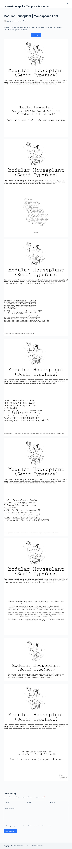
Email (29, 802)
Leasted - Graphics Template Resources (27, 6)
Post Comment (10, 831)
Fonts (26, 21)
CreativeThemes (37, 846)
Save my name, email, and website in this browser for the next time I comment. (29, 826)
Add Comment (10, 809)
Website (52, 802)
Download (36, 35)
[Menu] (67, 4)
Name (7, 802)
